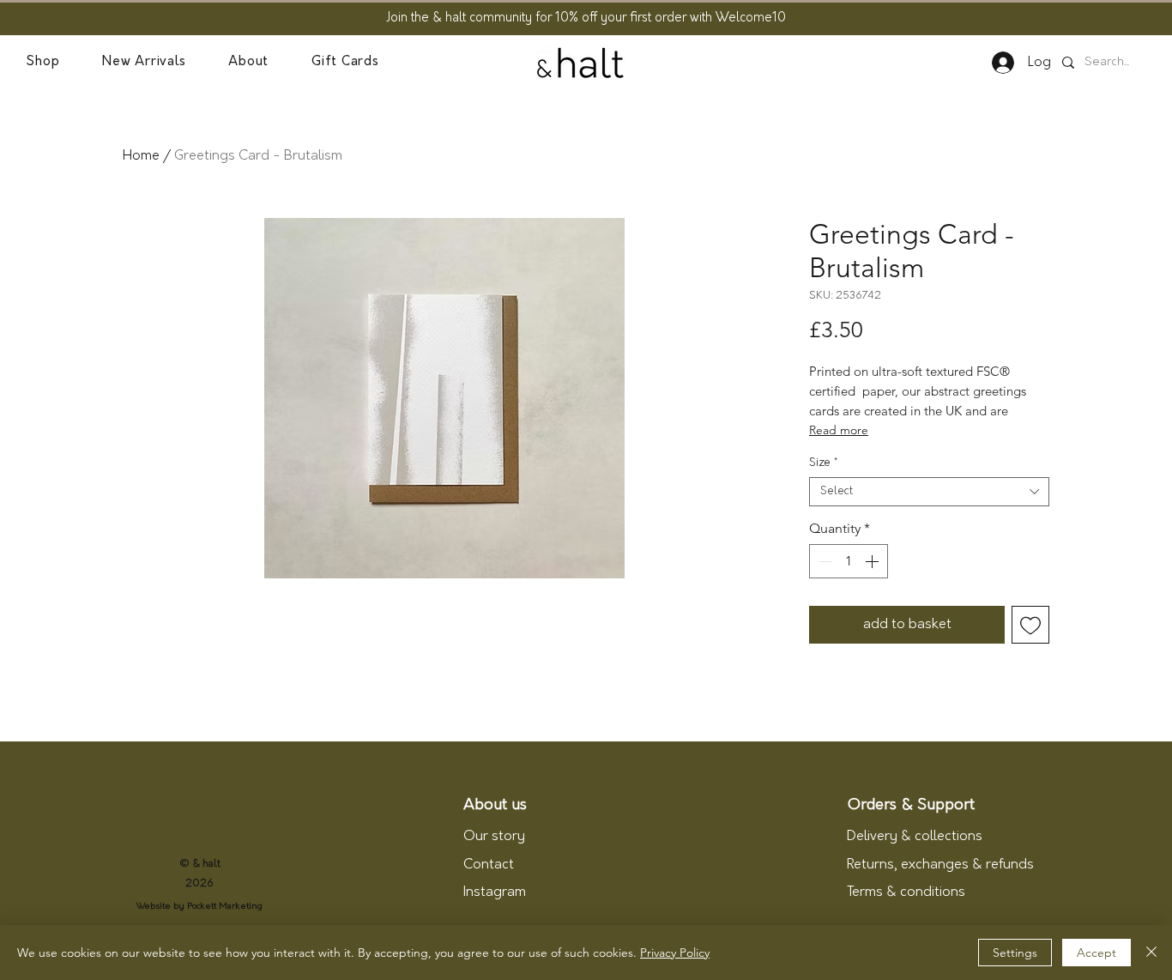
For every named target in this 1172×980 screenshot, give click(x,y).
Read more (838, 430)
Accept (1096, 952)
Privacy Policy (675, 952)
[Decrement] (824, 561)
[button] (42, 62)
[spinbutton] (848, 561)
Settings (1015, 952)
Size (823, 463)
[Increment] (873, 561)
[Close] (1151, 952)
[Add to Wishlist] (1030, 625)
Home (141, 156)
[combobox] (929, 491)
